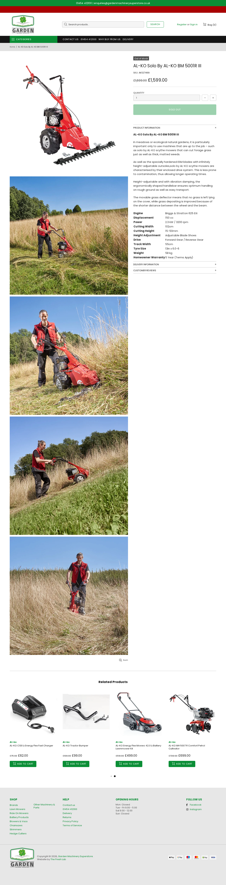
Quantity (138, 92)
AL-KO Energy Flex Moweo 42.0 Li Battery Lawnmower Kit (138, 747)
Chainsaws (16, 825)
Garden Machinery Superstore (22, 24)
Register (182, 24)
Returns (67, 817)
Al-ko (13, 742)
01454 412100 (84, 3)
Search (155, 24)
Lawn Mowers (17, 809)
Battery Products (19, 817)
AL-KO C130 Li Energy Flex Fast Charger (31, 745)
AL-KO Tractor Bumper (75, 745)
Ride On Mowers (19, 813)
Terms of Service (72, 825)
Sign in (194, 24)
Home (12, 47)
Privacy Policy (70, 821)
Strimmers (16, 829)
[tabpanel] (139, 732)
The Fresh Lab (58, 859)
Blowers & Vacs (19, 821)
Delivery (67, 813)
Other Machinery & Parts (44, 806)
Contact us (69, 805)
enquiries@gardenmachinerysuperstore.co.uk (122, 3)
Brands (14, 805)
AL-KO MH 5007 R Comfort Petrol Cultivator (187, 747)
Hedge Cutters (18, 833)
